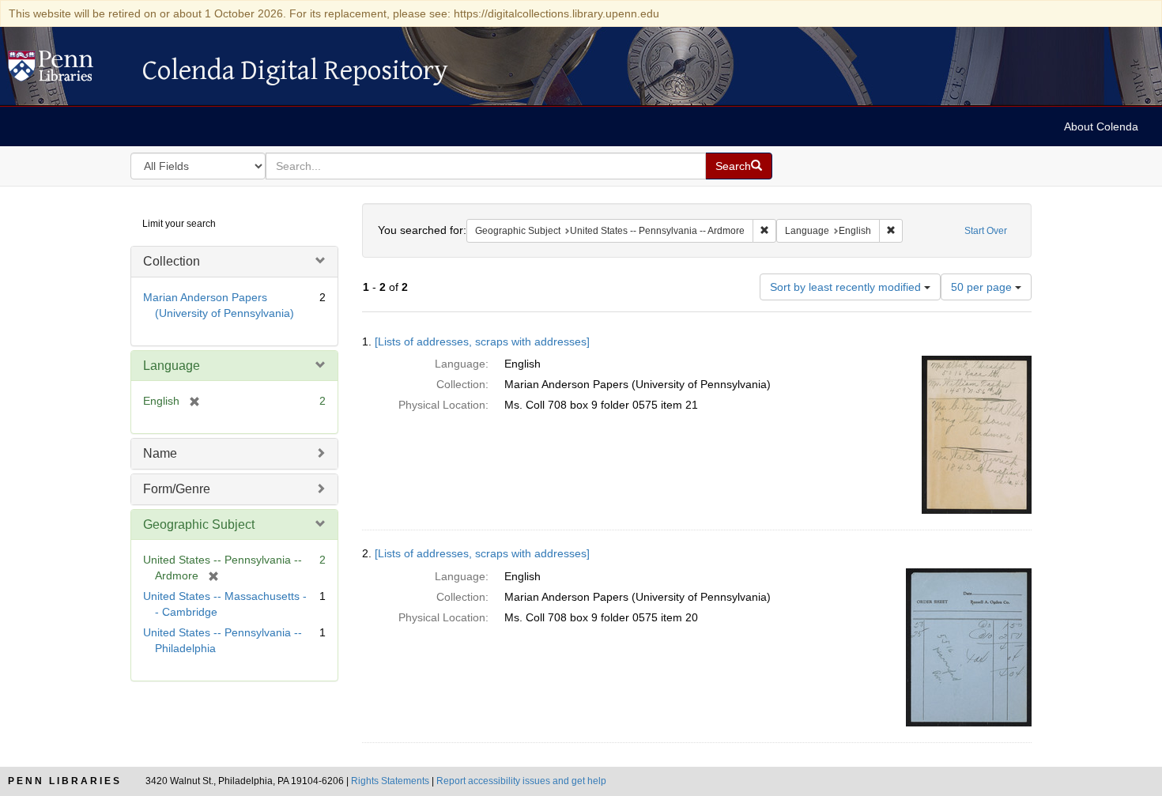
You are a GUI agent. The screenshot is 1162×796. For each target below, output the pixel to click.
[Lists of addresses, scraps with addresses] (482, 341)
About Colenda (1101, 126)
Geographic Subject (199, 524)
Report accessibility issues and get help (521, 781)
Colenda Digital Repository (67, 70)
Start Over (985, 230)
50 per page (983, 287)
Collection (171, 261)
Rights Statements (390, 781)
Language (171, 365)
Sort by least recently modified (847, 287)
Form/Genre (176, 489)
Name (160, 453)
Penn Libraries (65, 781)
